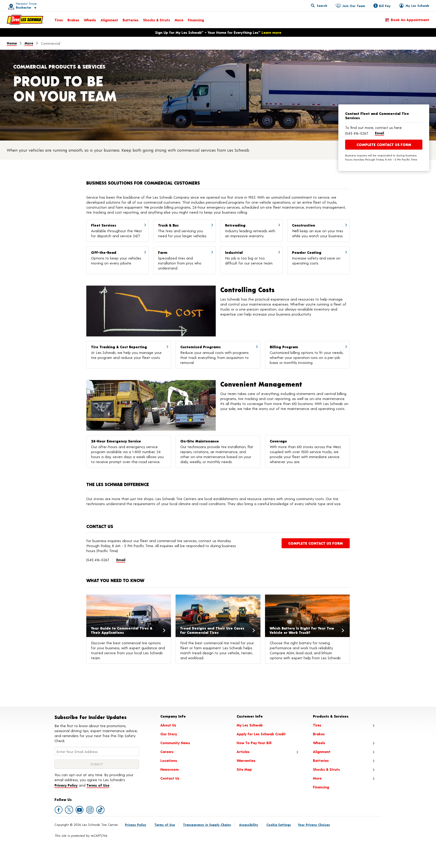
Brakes (73, 20)
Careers (166, 751)
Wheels (90, 20)
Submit (96, 764)
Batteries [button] (321, 760)
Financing (196, 20)
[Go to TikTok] (100, 810)
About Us (168, 725)
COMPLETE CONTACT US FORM (384, 144)
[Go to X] (69, 810)
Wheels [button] (319, 743)
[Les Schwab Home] (25, 19)
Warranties (246, 760)
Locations (168, 760)
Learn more (271, 32)
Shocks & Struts (156, 20)
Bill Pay (385, 6)
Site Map (244, 769)
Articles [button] (243, 751)
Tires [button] (317, 725)
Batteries (131, 20)
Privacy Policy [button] (66, 785)
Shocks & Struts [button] (326, 769)
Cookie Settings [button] (278, 825)
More (179, 20)
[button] (21, 6)
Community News (175, 743)
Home (12, 43)
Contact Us (169, 778)
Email (379, 133)
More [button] (317, 778)
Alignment (109, 20)
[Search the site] (319, 5)
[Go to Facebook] (58, 810)
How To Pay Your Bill (254, 743)
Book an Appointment (410, 19)
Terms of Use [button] (98, 785)
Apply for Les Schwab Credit (261, 734)
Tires (58, 20)
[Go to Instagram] (90, 810)
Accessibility (248, 825)
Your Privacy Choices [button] (314, 825)
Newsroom (169, 769)
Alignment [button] (321, 751)
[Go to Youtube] (79, 810)
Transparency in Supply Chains (207, 825)
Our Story (168, 734)
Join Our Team (353, 6)
